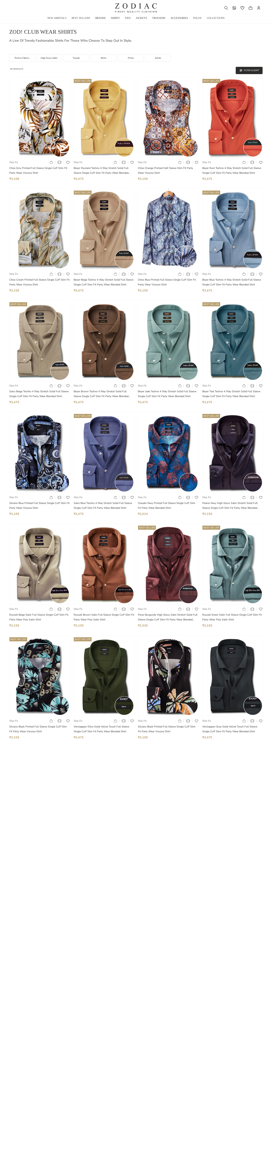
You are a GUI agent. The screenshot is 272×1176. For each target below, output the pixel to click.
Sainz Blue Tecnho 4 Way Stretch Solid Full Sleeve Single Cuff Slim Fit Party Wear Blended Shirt (103, 505)
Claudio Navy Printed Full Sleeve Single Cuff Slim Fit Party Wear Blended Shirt (166, 505)
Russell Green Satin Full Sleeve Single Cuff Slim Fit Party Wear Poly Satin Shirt (232, 617)
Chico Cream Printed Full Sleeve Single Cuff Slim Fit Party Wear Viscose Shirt (39, 282)
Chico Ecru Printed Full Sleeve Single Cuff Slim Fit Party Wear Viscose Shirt (38, 170)
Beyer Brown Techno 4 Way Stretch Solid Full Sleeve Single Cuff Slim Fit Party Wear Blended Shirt (101, 394)
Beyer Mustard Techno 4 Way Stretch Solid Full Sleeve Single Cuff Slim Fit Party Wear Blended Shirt (101, 170)
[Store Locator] (234, 8)
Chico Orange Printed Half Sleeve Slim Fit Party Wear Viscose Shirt (165, 170)
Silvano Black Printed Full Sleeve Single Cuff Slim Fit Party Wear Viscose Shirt (38, 729)
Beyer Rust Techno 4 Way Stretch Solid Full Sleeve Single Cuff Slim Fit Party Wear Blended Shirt (231, 170)
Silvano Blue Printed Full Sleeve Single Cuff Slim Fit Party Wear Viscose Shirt (39, 505)
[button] (226, 8)
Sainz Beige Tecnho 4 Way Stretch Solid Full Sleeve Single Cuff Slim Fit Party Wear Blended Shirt (39, 394)
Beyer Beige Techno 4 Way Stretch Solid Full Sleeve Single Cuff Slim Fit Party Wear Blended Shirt (103, 282)
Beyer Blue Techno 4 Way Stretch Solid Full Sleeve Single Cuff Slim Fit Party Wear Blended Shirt (231, 282)
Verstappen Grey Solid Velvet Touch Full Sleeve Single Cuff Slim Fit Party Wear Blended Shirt (229, 729)
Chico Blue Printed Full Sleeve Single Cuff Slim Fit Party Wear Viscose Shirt (167, 282)
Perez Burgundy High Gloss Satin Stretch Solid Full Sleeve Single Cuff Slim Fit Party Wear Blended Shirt (167, 617)
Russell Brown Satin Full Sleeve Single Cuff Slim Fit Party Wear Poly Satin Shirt (104, 617)
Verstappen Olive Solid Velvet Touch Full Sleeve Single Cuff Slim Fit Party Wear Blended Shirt (101, 729)
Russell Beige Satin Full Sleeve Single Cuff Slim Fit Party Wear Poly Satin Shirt (38, 617)
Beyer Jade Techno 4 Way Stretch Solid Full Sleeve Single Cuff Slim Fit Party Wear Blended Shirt (167, 394)
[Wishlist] (242, 8)
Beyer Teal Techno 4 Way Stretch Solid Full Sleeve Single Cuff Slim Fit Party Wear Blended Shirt (231, 394)
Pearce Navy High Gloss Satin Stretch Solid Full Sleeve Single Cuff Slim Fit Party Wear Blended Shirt (230, 505)
